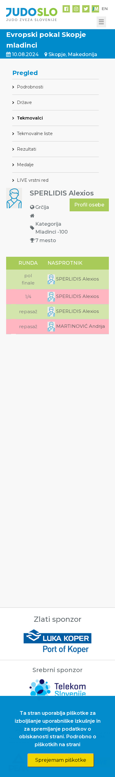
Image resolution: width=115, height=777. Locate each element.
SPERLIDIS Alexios (77, 279)
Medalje (25, 164)
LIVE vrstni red (32, 180)
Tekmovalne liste (35, 133)
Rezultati (26, 149)
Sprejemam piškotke (60, 760)
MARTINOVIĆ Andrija (80, 326)
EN (105, 8)
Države (24, 102)
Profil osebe (89, 205)
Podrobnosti (30, 87)
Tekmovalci (30, 118)
